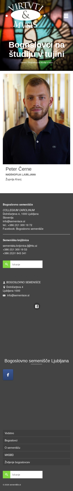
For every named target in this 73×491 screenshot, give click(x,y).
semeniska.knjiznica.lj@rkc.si (20, 245)
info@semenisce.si (14, 221)
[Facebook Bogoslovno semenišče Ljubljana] (8, 374)
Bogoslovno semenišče (29, 228)
